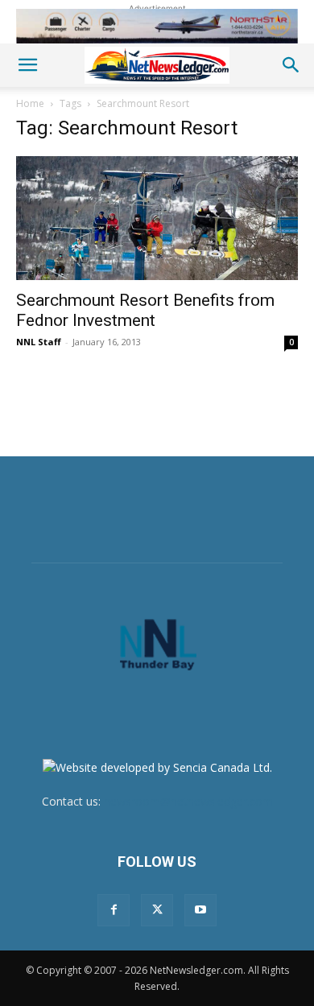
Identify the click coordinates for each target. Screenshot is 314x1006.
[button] (27, 65)
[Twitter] (157, 910)
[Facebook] (113, 910)
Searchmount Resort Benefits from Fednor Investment (145, 310)
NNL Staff (38, 342)
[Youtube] (200, 910)
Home (30, 103)
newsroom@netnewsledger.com (188, 801)
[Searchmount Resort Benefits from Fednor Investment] (157, 218)
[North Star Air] (157, 26)
